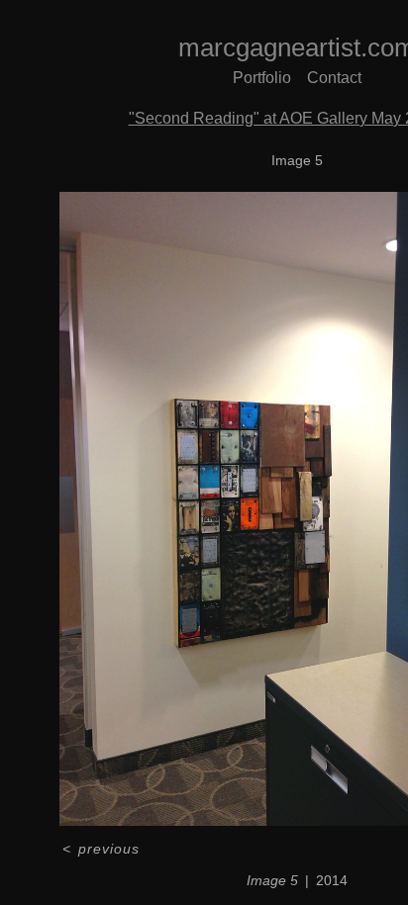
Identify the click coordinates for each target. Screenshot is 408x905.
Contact (334, 77)
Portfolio (262, 77)
